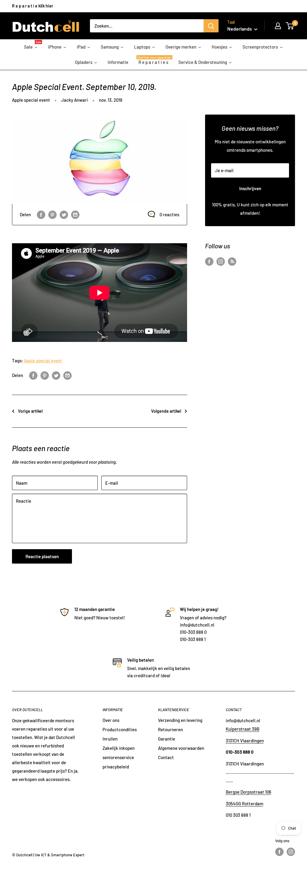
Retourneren (170, 729)
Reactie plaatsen (42, 556)
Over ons (111, 720)
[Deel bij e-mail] (75, 214)
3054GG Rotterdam (244, 803)
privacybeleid (116, 766)
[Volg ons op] (209, 261)
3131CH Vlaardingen (245, 740)
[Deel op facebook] (41, 214)
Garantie (166, 738)
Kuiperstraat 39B (242, 729)
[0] (290, 25)
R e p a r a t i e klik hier (32, 5)
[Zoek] (211, 25)
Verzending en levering (180, 720)
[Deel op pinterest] (52, 214)
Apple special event (31, 100)
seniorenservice (118, 757)
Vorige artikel (30, 411)
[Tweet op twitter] (64, 214)
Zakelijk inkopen (119, 748)
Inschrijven (250, 188)
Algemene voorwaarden (181, 748)
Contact (166, 757)
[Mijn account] (278, 25)
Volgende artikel (166, 411)
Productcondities (120, 729)
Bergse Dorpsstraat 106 (248, 792)
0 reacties (169, 214)
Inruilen (110, 738)
